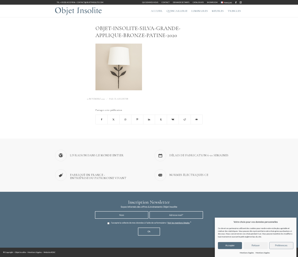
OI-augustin (121, 99)
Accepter (230, 245)
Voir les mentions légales (178, 223)
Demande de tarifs (181, 2)
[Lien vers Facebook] (236, 2)
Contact (165, 2)
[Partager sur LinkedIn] (149, 119)
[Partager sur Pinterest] (137, 119)
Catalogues (198, 2)
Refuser (256, 245)
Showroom (212, 2)
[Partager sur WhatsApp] (125, 119)
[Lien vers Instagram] (240, 2)
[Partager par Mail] (197, 119)
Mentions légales (247, 252)
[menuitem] (150, 2)
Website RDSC (49, 252)
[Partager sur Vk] (173, 119)
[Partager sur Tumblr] (161, 119)
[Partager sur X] (113, 119)
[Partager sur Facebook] (101, 119)
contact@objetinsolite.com (90, 2)
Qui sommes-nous (150, 2)
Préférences (281, 245)
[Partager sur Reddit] (184, 119)
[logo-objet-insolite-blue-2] (78, 11)
